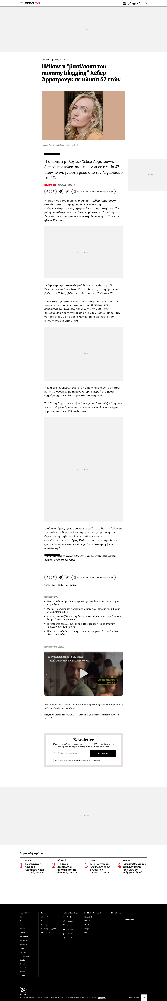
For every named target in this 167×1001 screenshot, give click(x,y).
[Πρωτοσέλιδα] (124, 3)
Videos (22, 972)
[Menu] (21, 3)
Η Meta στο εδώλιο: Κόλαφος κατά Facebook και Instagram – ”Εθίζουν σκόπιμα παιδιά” (82, 625)
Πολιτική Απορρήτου (49, 929)
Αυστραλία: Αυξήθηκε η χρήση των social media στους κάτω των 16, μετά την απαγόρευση (84, 618)
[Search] (145, 3)
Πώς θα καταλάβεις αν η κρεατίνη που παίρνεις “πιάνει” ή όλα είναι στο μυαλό (82, 633)
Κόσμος (23, 925)
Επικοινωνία (45, 932)
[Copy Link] (67, 191)
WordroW (106, 715)
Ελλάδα (23, 917)
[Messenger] (60, 191)
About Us (45, 917)
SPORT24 (87, 921)
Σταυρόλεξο (85, 715)
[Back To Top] (144, 997)
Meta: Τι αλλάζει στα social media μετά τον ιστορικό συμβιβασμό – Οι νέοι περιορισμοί (84, 610)
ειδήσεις (70, 560)
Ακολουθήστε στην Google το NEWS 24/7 (65, 705)
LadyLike (87, 929)
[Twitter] (54, 191)
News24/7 (88, 917)
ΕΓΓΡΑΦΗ (129, 919)
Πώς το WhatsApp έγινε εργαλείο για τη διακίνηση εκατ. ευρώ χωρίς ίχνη (83, 603)
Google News (94, 556)
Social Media (59, 60)
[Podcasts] (134, 3)
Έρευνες (23, 952)
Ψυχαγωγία (24, 940)
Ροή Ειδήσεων (25, 956)
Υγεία (22, 948)
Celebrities (47, 60)
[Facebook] (47, 191)
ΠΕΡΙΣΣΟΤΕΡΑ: (51, 597)
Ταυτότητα (45, 921)
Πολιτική (23, 921)
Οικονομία (24, 932)
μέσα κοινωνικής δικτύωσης (86, 216)
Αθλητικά (23, 944)
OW (85, 932)
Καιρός (22, 960)
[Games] (138, 3)
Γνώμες (22, 929)
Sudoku (96, 715)
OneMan (87, 925)
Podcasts (23, 968)
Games (58, 715)
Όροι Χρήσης (46, 925)
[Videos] (129, 3)
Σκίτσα (22, 964)
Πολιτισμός (24, 936)
